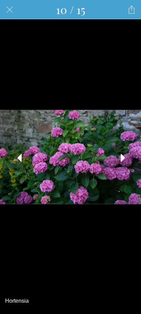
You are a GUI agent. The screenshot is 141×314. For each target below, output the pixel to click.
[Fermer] (9, 9)
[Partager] (131, 9)
